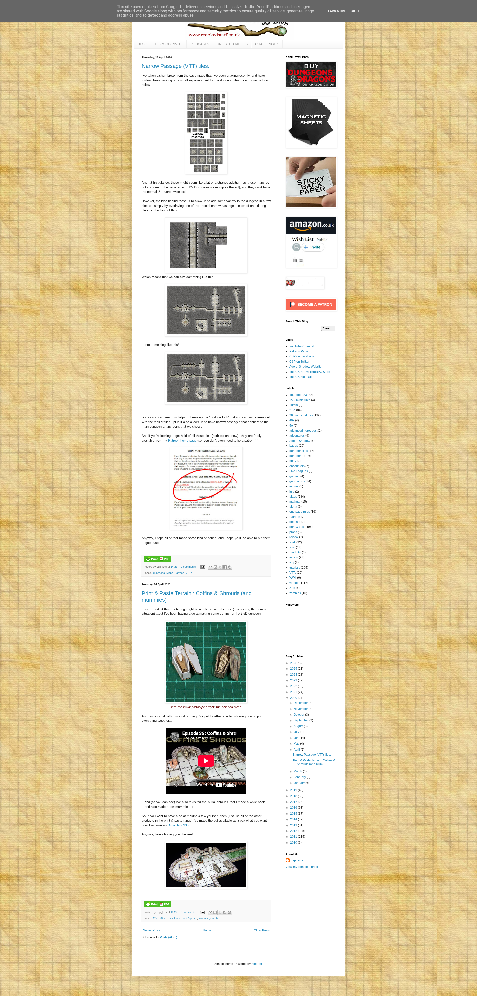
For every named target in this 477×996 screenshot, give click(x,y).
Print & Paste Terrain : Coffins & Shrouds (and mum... (314, 762)
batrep (293, 445)
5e (291, 425)
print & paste (189, 918)
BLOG (142, 44)
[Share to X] (220, 567)
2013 (294, 825)
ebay (292, 461)
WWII (292, 577)
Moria (293, 506)
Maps (169, 572)
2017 (294, 802)
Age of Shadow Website (305, 366)
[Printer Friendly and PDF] (157, 560)
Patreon (179, 572)
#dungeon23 (298, 395)
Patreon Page (298, 351)
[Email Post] (202, 566)
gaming (294, 476)
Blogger (256, 964)
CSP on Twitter (299, 361)
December (301, 703)
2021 (294, 692)
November (301, 709)
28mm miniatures (170, 918)
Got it (356, 11)
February (300, 777)
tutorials (203, 918)
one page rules (299, 511)
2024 (294, 674)
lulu (291, 491)
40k (291, 420)
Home (207, 930)
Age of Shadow (299, 441)
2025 (294, 668)
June (297, 738)
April (297, 749)
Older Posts (262, 930)
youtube (214, 918)
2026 (294, 663)
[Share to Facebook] (224, 567)
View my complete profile (302, 867)
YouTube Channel (301, 346)
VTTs (189, 572)
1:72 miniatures (299, 400)
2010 (294, 842)
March (298, 771)
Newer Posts (151, 930)
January (299, 783)
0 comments (188, 566)
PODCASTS (199, 44)
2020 (294, 698)
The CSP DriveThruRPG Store (309, 372)
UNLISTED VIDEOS (232, 44)
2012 (294, 831)
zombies (295, 593)
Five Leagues (298, 471)
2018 (294, 796)
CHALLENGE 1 (267, 44)
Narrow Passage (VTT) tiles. (175, 66)
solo (292, 547)
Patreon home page (182, 440)
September (301, 720)
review (293, 537)
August (299, 726)
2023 (294, 680)
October (299, 714)
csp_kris (297, 860)
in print (294, 486)
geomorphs (297, 481)
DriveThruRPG (178, 825)
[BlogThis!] (215, 567)
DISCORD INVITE (169, 44)
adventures (297, 435)
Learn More (336, 11)
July (297, 732)
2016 (294, 807)
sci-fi (292, 542)
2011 (294, 836)
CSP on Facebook (301, 356)
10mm (293, 405)
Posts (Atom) (168, 937)
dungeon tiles (298, 451)
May (297, 743)
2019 (294, 790)
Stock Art (295, 552)
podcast (294, 522)
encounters (297, 466)
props (293, 532)
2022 (294, 686)
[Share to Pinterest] (229, 567)
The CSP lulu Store (302, 377)
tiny (291, 562)
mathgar (295, 501)
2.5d (155, 918)
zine (292, 588)
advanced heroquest (303, 430)
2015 (294, 813)
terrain (293, 557)
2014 (294, 819)
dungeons (159, 572)
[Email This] (210, 567)
